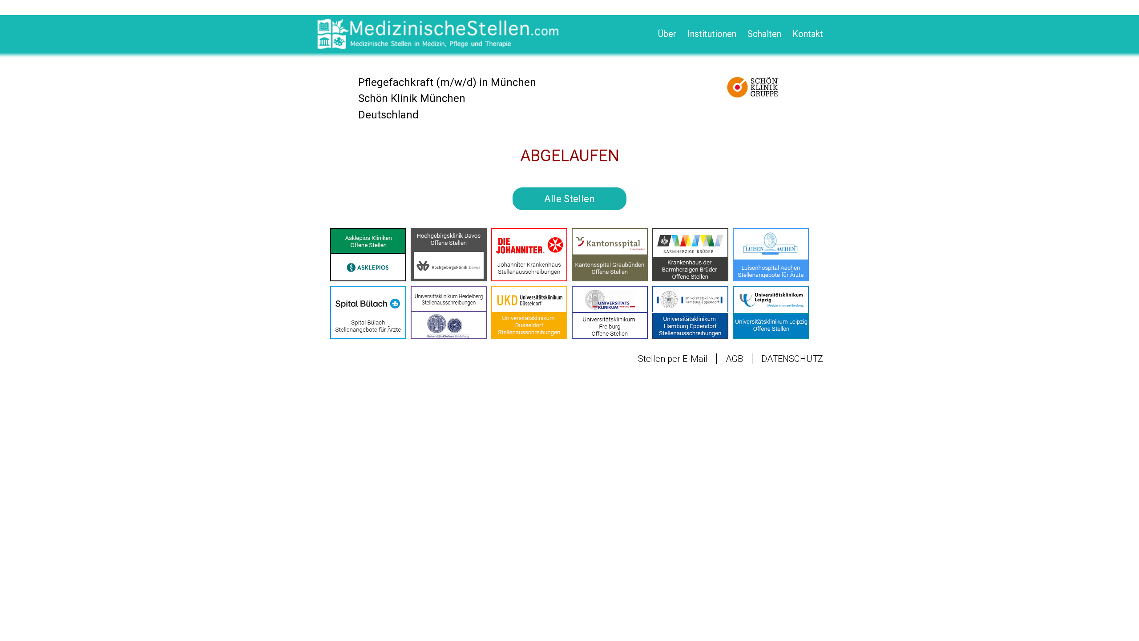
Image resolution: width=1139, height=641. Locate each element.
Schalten (764, 33)
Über (667, 33)
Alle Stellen (569, 198)
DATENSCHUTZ (792, 358)
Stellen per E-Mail (672, 358)
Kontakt (807, 33)
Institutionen (711, 33)
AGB (734, 358)
